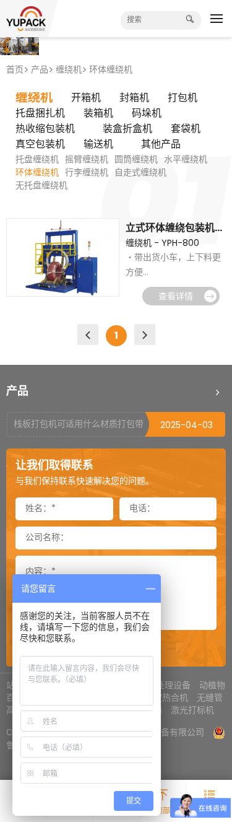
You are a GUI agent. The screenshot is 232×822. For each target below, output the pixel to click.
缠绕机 (69, 70)
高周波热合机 (162, 697)
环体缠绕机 (110, 70)
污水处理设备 (165, 685)
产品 (39, 70)
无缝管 (210, 697)
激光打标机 (192, 710)
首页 (15, 70)
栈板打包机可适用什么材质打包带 (79, 425)
